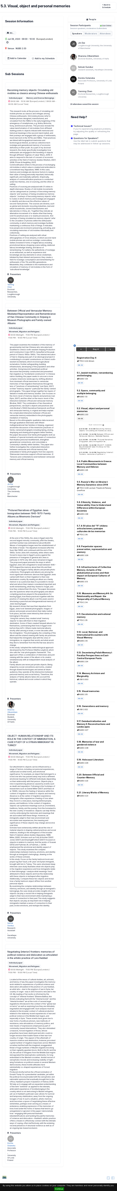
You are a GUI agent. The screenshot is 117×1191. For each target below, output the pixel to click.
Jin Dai (10, 484)
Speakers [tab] (77, 33)
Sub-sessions (95, 425)
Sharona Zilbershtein (88, 56)
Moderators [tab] (91, 33)
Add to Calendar (18, 58)
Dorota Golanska (86, 78)
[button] (43, 58)
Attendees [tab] (105, 33)
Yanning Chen (85, 91)
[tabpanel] (91, 62)
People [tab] (92, 19)
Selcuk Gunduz (85, 67)
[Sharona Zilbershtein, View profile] (73, 57)
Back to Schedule (106, 6)
